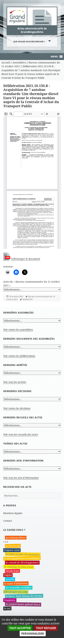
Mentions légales (12, 513)
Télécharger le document (25, 258)
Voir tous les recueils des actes (20, 434)
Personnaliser (32, 633)
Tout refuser (46, 628)
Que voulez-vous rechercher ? (29, 41)
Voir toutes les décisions (16, 408)
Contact (7, 520)
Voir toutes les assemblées (18, 329)
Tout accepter (20, 628)
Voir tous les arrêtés (14, 382)
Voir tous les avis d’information (21, 477)
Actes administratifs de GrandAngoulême (32, 30)
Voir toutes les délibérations (19, 356)
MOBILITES (28, 299)
